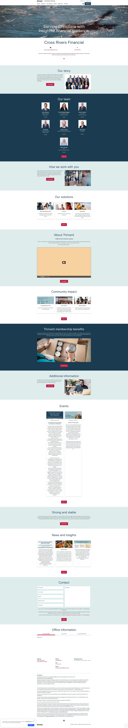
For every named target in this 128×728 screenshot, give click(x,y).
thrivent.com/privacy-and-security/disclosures (58, 711)
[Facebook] (64, 720)
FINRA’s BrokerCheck (50, 716)
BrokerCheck (88, 0)
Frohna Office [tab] (64, 633)
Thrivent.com (41, 716)
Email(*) (39, 596)
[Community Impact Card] (45, 305)
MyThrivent (82, 0)
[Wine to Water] (64, 305)
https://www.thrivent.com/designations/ (45, 678)
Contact (88, 3)
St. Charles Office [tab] (46, 633)
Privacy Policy (28, 721)
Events (55, 3)
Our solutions (49, 3)
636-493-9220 (77, 49)
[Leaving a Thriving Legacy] (73, 454)
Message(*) (67, 587)
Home (38, 3)
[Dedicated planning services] (45, 210)
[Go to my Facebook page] (64, 58)
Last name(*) (40, 592)
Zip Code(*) (40, 605)
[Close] (34, 720)
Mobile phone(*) (41, 600)
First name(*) (40, 587)
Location (66, 3)
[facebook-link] (83, 3)
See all (64, 156)
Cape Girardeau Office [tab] (82, 633)
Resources (60, 3)
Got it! (31, 725)
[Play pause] (38, 276)
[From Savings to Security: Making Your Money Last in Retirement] (54, 454)
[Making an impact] (82, 305)
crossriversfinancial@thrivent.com (50, 49)
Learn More (50, 84)
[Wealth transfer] (64, 553)
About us (43, 3)
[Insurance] (64, 210)
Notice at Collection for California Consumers (71, 614)
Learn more (64, 365)
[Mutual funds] (82, 210)
